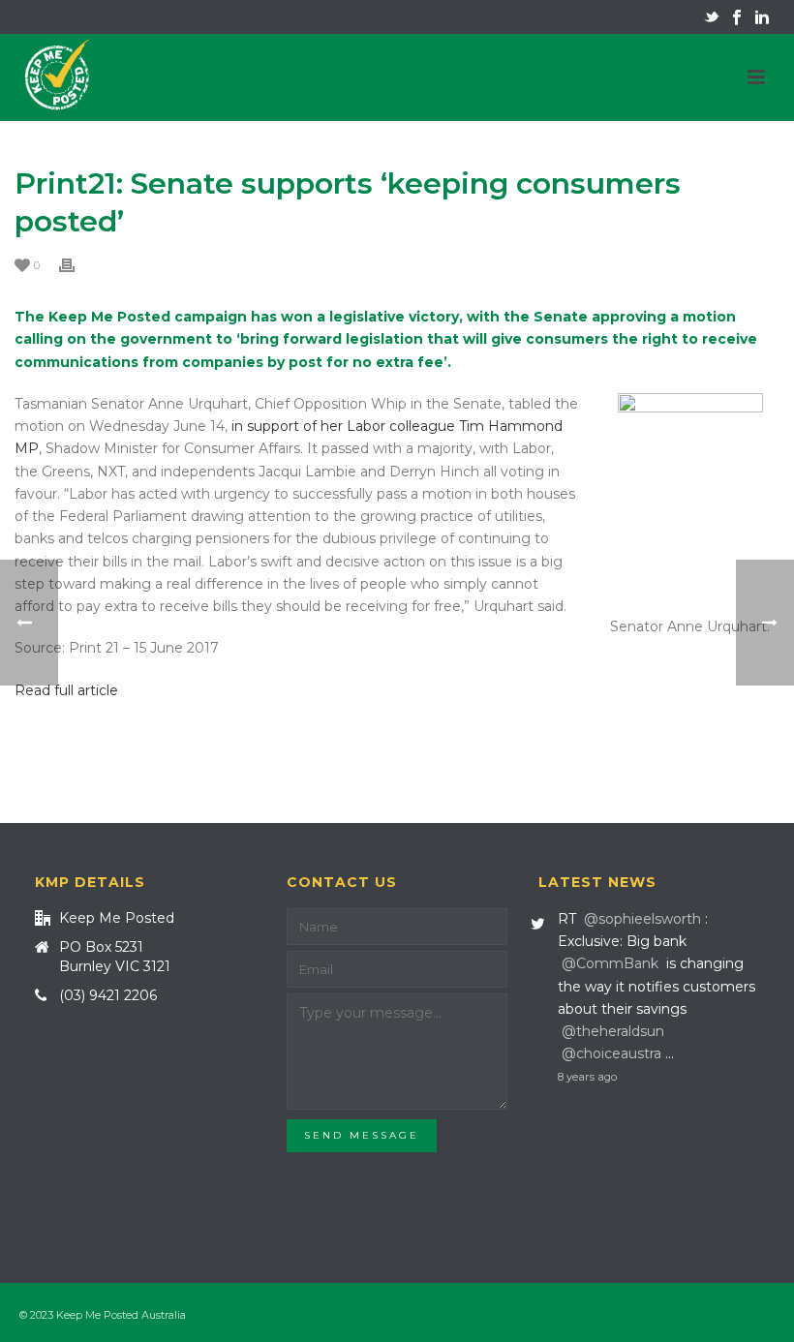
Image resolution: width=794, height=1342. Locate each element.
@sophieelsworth (642, 919)
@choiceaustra (611, 1053)
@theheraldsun (613, 1031)
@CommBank (610, 963)
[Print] (76, 265)
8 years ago (587, 1076)
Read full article (66, 690)
